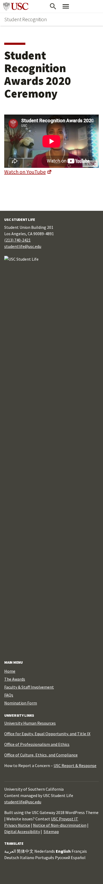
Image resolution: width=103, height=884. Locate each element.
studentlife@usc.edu (22, 246)
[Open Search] (53, 6)
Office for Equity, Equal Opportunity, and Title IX (47, 733)
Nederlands (44, 851)
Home (9, 671)
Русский (62, 857)
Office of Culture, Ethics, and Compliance (41, 755)
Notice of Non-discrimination (59, 825)
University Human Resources (30, 723)
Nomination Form (20, 703)
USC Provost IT (64, 818)
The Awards (14, 679)
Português (44, 857)
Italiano (27, 857)
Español (78, 857)
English (63, 851)
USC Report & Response (75, 765)
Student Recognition (25, 19)
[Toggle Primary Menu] (65, 6)
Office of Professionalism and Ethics (36, 744)
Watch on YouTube (25, 171)
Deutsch (11, 857)
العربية (10, 851)
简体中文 (25, 851)
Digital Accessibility (22, 831)
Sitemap (51, 831)
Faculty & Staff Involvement (29, 687)
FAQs (8, 695)
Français (79, 851)
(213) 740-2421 (17, 240)
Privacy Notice (17, 825)
